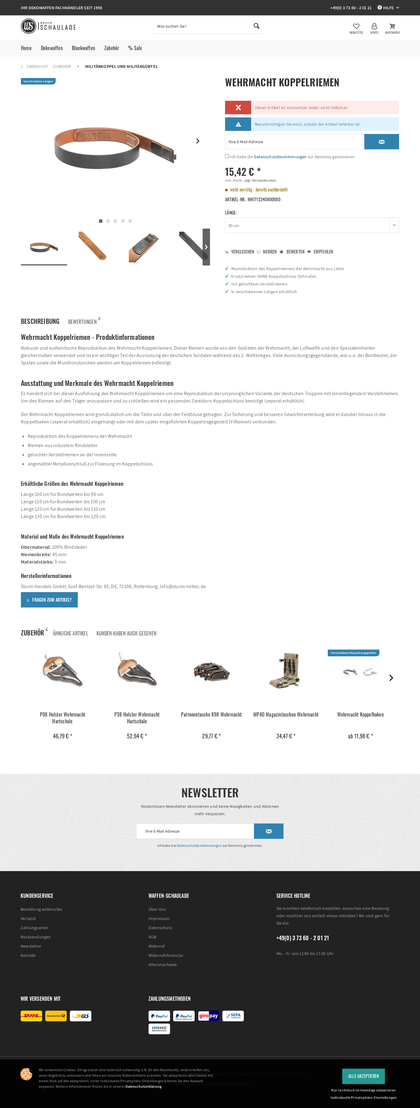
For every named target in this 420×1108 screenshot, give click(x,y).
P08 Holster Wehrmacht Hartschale (62, 718)
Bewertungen (82, 320)
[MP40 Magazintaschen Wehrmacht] (286, 671)
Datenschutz (160, 927)
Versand (28, 918)
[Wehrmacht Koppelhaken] (360, 671)
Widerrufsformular (166, 955)
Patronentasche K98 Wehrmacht (211, 714)
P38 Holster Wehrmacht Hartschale (137, 718)
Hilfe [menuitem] (388, 7)
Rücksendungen (36, 937)
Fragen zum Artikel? (51, 599)
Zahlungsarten (35, 927)
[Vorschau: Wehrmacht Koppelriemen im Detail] (195, 247)
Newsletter (31, 946)
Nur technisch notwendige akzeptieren (363, 1090)
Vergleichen (242, 251)
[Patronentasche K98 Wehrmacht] (211, 671)
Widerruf (157, 946)
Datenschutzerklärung (143, 1086)
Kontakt (28, 955)
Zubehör (32, 631)
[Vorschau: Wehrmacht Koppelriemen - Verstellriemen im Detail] (94, 247)
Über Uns (157, 909)
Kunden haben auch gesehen (126, 633)
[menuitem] (208, 27)
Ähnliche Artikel (70, 633)
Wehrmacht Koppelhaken (360, 714)
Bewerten (295, 251)
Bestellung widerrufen (41, 909)
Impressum (159, 918)
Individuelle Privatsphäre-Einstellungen (364, 1097)
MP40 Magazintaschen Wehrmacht (286, 714)
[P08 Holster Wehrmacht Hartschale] (62, 671)
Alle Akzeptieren (363, 1076)
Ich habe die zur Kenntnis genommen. (292, 156)
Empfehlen (322, 251)
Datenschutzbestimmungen (280, 156)
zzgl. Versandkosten (260, 180)
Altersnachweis (163, 964)
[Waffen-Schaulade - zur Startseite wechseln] (49, 26)
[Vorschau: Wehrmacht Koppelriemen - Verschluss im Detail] (144, 247)
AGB (153, 937)
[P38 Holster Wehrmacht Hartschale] (137, 671)
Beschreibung (40, 321)
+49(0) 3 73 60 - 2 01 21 (350, 7)
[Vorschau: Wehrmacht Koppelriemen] (44, 247)
